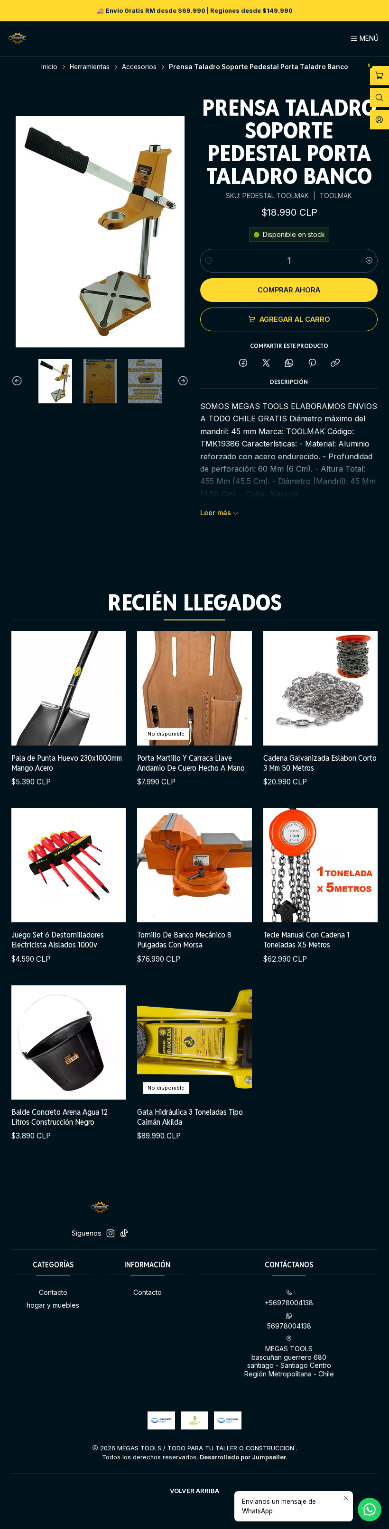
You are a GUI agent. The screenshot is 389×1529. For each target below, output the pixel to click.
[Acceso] (379, 119)
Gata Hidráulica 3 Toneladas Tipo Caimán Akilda (190, 1117)
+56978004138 (289, 1303)
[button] (194, 1490)
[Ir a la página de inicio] (17, 39)
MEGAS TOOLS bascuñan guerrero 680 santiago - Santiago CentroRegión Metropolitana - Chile (289, 1361)
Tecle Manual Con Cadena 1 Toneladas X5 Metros (306, 939)
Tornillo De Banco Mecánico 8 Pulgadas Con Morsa (184, 939)
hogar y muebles (53, 1305)
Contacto (53, 1292)
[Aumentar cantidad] (369, 260)
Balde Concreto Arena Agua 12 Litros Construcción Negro (59, 1117)
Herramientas (90, 67)
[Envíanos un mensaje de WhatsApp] (369, 1509)
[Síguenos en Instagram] (110, 1233)
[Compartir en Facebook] (243, 363)
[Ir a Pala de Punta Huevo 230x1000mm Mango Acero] (68, 688)
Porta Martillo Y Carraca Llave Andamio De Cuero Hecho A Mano (191, 763)
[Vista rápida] (108, 688)
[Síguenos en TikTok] (124, 1233)
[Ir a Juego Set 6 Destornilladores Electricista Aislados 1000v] (68, 865)
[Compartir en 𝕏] (266, 363)
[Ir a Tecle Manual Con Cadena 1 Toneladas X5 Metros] (320, 865)
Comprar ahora (289, 290)
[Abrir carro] (379, 75)
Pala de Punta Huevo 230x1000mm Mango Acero (66, 763)
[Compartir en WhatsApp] (289, 363)
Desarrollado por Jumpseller (243, 1457)
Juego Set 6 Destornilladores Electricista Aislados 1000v (57, 939)
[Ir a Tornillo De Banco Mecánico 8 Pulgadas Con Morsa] (194, 865)
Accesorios (139, 67)
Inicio (49, 67)
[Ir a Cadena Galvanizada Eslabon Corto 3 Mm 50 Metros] (320, 688)
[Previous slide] (18, 381)
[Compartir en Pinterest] (312, 363)
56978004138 (289, 1326)
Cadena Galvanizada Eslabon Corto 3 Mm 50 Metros (320, 763)
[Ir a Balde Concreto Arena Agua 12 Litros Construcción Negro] (68, 1042)
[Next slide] (182, 381)
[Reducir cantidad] (209, 260)
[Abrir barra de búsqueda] (379, 98)
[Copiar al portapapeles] (335, 363)
